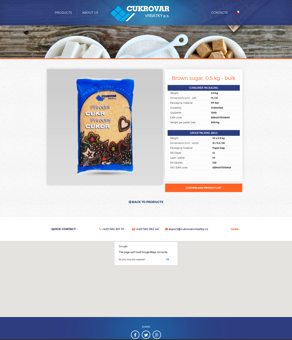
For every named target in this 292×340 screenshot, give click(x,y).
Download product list (205, 187)
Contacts (219, 12)
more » (235, 229)
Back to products (147, 202)
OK (167, 259)
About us (90, 12)
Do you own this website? (132, 259)
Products (63, 12)
